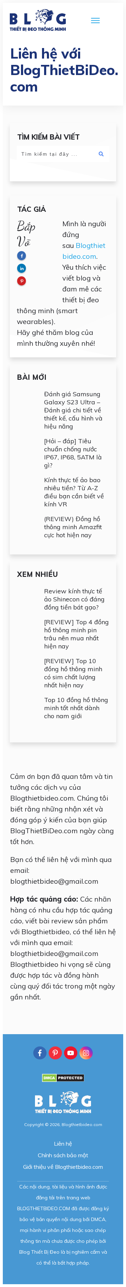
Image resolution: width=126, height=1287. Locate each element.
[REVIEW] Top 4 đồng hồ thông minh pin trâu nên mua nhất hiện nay (76, 634)
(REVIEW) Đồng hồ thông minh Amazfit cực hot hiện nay (73, 527)
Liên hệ (63, 1143)
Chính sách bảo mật (63, 1155)
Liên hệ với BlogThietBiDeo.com (64, 70)
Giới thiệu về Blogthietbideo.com (63, 1166)
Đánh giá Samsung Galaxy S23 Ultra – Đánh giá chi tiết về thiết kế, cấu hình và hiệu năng (73, 410)
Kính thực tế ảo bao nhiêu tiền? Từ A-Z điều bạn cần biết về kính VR (74, 492)
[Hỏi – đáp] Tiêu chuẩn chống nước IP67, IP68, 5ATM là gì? (73, 453)
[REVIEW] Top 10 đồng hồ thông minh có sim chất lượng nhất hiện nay (73, 673)
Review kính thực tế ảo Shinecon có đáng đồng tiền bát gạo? (74, 599)
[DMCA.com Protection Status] (63, 1080)
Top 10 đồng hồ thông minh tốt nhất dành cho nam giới (76, 708)
